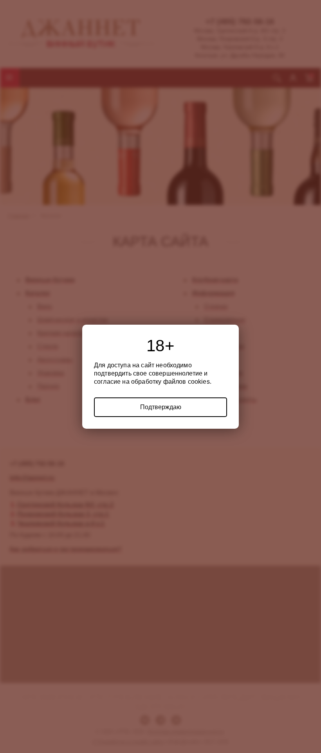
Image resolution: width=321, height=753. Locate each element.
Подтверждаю (160, 407)
